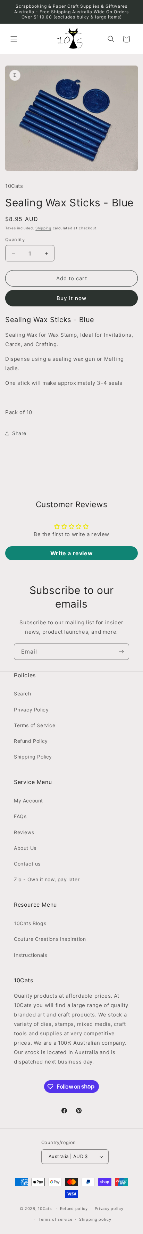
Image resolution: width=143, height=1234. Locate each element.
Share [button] (19, 433)
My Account (28, 800)
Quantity (15, 239)
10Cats (45, 1208)
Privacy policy (109, 1208)
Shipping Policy (33, 757)
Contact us (27, 864)
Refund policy (74, 1208)
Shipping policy (95, 1219)
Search (22, 693)
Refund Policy (31, 741)
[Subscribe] (121, 651)
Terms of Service (35, 725)
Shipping (43, 228)
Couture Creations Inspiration (50, 939)
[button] (14, 39)
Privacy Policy (31, 710)
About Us (25, 848)
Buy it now (71, 298)
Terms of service (55, 1219)
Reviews (24, 832)
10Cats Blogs (30, 923)
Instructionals (30, 955)
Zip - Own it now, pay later (46, 879)
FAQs (20, 816)
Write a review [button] (71, 553)
